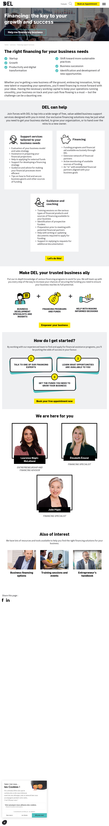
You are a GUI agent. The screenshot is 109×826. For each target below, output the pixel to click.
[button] (104, 4)
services (13, 45)
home (6, 45)
